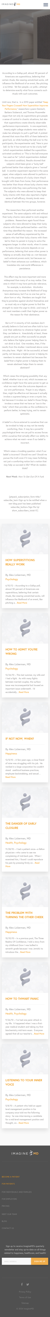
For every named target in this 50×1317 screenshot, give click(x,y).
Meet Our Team (9, 1214)
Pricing (5, 1206)
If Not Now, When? (19, 739)
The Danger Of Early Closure (21, 826)
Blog (4, 1221)
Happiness (11, 753)
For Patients (8, 1183)
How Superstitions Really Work (20, 562)
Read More (22, 602)
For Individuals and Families (17, 1192)
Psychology (11, 579)
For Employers (9, 1199)
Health (9, 842)
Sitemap (25, 1303)
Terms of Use (25, 1297)
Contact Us (8, 1228)
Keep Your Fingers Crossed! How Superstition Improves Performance (25, 105)
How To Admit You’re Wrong (21, 651)
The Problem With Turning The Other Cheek (24, 915)
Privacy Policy (25, 1291)
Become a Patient (11, 1176)
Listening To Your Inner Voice (23, 1082)
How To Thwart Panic (22, 999)
